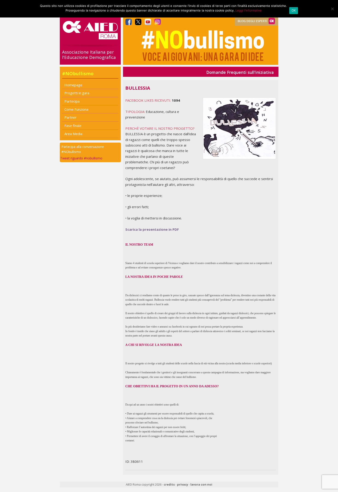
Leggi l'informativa (248, 10)
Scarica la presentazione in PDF (152, 229)
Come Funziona (76, 109)
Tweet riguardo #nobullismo (81, 158)
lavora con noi (201, 484)
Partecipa (72, 101)
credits (169, 484)
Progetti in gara (76, 93)
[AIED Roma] (90, 37)
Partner (70, 117)
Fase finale (72, 125)
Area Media (73, 133)
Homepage (73, 85)
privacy (182, 484)
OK (294, 10)
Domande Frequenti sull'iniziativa (240, 72)
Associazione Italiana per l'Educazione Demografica (89, 54)
